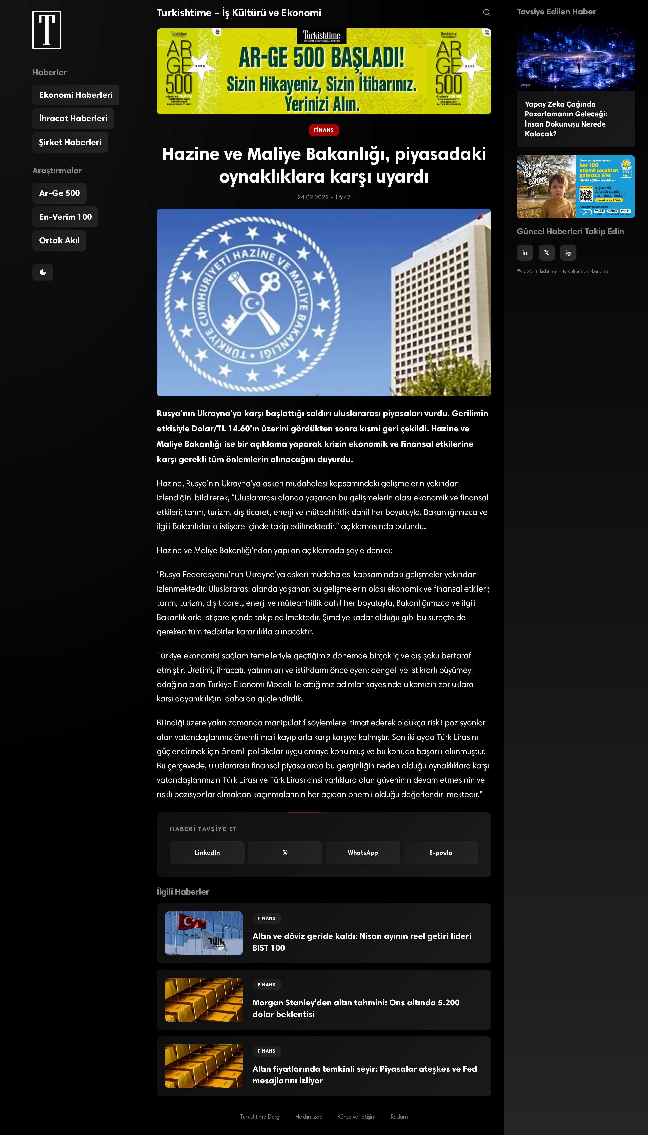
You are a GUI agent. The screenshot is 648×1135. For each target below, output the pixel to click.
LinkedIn (207, 852)
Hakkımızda (309, 1117)
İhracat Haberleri (73, 118)
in (525, 252)
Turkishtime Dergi (260, 1117)
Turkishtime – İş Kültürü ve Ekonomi (239, 13)
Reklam (399, 1117)
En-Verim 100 (65, 217)
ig (568, 252)
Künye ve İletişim (356, 1117)
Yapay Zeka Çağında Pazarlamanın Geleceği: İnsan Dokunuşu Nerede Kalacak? (566, 119)
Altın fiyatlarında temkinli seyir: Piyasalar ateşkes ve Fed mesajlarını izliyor (365, 1075)
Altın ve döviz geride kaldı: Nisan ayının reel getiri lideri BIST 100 (362, 942)
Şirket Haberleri (70, 142)
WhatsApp (363, 852)
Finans (324, 130)
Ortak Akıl (59, 240)
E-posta (441, 852)
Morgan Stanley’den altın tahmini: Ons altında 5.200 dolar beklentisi (356, 1009)
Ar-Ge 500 (59, 193)
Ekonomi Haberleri (76, 95)
